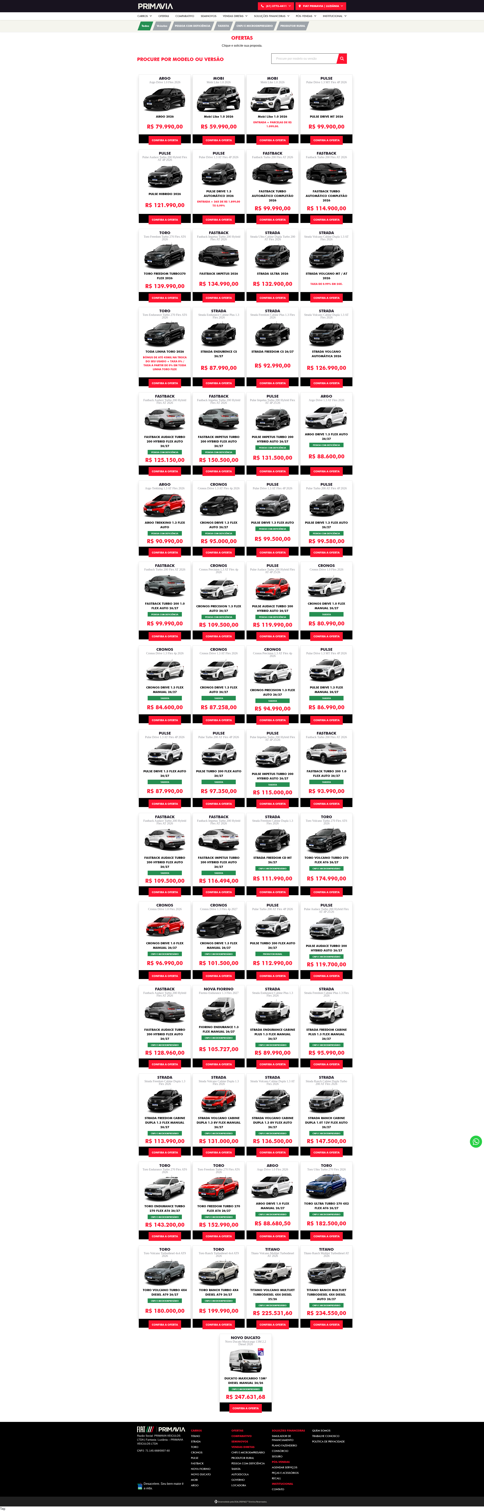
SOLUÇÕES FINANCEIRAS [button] (270, 16)
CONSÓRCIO (280, 1450)
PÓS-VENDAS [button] (304, 16)
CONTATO (278, 1489)
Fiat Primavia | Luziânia (321, 6)
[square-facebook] (141, 1463)
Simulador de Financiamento (282, 1438)
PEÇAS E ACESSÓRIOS (285, 1472)
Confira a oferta (165, 140)
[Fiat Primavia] (155, 6)
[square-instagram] (150, 1463)
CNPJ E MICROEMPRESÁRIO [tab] (255, 25)
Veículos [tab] (162, 25)
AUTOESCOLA (240, 1474)
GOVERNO (238, 1479)
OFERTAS (163, 16)
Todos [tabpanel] (145, 25)
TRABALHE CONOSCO (325, 1436)
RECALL (276, 1478)
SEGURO (277, 1456)
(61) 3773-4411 (276, 6)
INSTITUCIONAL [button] (333, 16)
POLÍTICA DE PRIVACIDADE (328, 1441)
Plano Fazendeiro (284, 1445)
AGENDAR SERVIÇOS (284, 1467)
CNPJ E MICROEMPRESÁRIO (248, 1452)
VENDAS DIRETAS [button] (233, 16)
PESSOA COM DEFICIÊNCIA (248, 1463)
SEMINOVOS (208, 16)
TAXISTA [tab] (223, 25)
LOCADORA (238, 1485)
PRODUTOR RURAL (242, 1457)
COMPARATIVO (184, 16)
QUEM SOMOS (321, 1430)
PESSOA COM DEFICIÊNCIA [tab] (192, 25)
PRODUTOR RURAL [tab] (292, 25)
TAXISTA (235, 1468)
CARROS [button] (143, 16)
